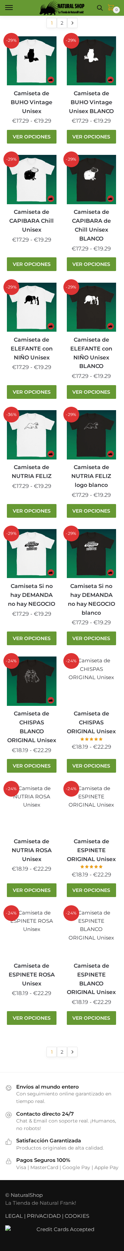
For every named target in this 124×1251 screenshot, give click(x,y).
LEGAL (14, 1216)
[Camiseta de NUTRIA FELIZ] (31, 434)
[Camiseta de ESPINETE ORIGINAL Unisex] (91, 809)
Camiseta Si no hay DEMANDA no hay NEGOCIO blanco (91, 599)
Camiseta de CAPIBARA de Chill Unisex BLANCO (91, 225)
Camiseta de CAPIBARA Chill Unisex (31, 221)
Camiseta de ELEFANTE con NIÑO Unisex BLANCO (91, 353)
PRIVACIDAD (44, 1216)
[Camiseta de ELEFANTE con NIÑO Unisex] (31, 307)
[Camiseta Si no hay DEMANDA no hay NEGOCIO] (31, 553)
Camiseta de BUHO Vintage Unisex (31, 102)
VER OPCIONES (32, 137)
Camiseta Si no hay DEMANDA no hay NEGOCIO (31, 595)
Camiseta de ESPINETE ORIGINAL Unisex (91, 850)
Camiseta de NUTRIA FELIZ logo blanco (91, 476)
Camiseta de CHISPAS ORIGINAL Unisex (91, 722)
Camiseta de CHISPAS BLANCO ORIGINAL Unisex (31, 727)
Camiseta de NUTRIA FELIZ (32, 471)
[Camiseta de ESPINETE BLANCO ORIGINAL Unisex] (91, 933)
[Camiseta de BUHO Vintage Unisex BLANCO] (91, 61)
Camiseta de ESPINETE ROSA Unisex (32, 974)
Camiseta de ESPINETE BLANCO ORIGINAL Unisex (91, 979)
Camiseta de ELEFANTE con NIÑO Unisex (32, 348)
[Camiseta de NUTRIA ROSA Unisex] (31, 809)
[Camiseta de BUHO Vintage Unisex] (31, 61)
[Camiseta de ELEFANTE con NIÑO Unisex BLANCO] (91, 307)
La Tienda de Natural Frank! (40, 1203)
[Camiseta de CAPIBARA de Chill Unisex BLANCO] (91, 179)
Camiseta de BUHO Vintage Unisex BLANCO (91, 102)
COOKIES (77, 1216)
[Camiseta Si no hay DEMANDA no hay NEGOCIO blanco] (91, 553)
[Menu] (15, 8)
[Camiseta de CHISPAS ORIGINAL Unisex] (91, 681)
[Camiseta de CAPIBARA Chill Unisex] (31, 179)
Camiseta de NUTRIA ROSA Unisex (32, 850)
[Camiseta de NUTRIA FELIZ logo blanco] (91, 434)
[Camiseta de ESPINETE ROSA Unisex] (31, 933)
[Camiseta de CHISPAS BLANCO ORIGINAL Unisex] (31, 681)
